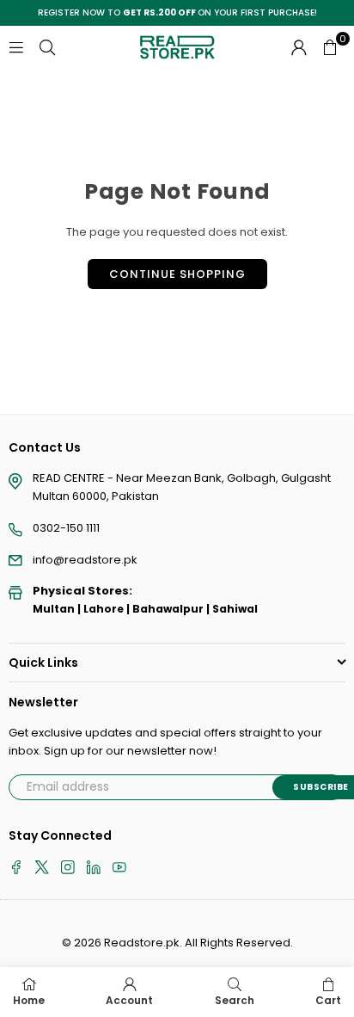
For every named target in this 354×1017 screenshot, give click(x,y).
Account (129, 1000)
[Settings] (299, 47)
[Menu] (16, 47)
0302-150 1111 (66, 528)
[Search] (47, 47)
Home (29, 1000)
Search (234, 1000)
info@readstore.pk (85, 560)
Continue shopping (177, 274)
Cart (328, 1000)
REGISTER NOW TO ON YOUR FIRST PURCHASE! (177, 13)
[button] (329, 47)
